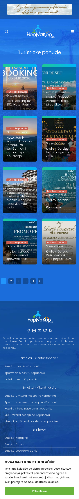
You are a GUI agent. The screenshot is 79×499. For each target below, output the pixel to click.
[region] (39, 477)
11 (33, 281)
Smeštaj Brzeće (15, 444)
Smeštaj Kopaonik (16, 438)
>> (40, 281)
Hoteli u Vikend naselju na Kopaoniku (29, 408)
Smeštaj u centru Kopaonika (23, 366)
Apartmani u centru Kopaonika (25, 373)
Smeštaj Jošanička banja (21, 451)
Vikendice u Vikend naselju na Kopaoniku (31, 421)
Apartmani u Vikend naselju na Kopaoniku (32, 402)
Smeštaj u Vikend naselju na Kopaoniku (30, 396)
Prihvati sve (39, 491)
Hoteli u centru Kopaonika (21, 379)
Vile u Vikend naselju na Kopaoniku (27, 415)
